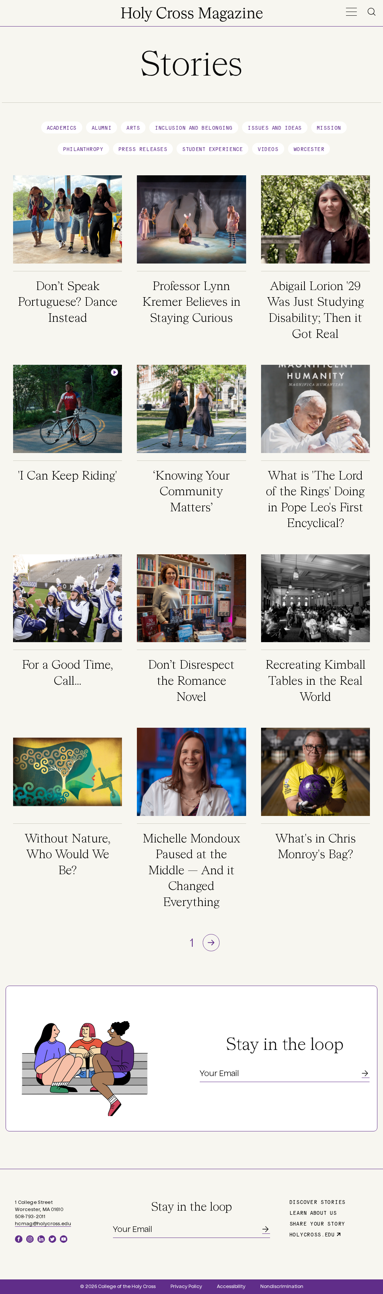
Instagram (30, 1239)
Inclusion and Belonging (194, 127)
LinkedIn (41, 1239)
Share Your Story (317, 1223)
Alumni (101, 127)
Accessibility (231, 1286)
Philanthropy (83, 148)
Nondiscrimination (281, 1286)
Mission (329, 127)
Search (373, 11)
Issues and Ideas (275, 127)
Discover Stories (317, 1201)
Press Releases (143, 148)
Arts (133, 127)
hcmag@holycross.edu (43, 1223)
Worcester (309, 148)
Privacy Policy (186, 1286)
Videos (268, 148)
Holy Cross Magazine (191, 14)
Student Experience (212, 148)
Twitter (52, 1239)
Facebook (18, 1239)
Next (211, 942)
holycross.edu (312, 1234)
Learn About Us (313, 1212)
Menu (351, 11)
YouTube (63, 1239)
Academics (62, 127)
